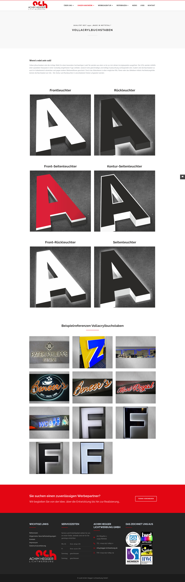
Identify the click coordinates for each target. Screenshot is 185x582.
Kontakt (32, 539)
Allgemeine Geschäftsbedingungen (42, 536)
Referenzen (33, 533)
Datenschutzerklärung (37, 546)
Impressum (33, 542)
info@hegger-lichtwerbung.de (107, 548)
